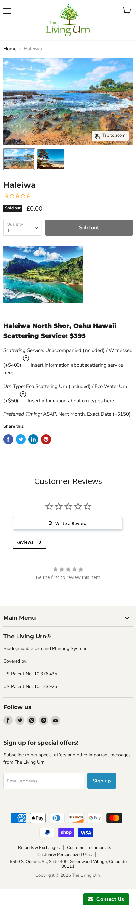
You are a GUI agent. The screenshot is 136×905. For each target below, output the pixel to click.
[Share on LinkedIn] (33, 439)
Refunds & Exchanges (39, 848)
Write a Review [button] (71, 523)
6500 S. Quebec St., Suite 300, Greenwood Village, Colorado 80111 (68, 864)
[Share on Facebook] (8, 439)
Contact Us (108, 899)
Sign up (102, 780)
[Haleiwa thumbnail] (19, 159)
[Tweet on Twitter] (21, 439)
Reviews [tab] (24, 542)
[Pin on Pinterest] (46, 439)
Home (10, 49)
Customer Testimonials (89, 848)
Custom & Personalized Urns (64, 855)
